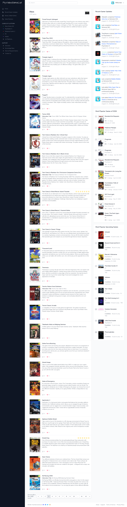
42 (86, 496)
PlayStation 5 (8, 29)
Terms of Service (110, 505)
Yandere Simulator (111, 309)
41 (81, 496)
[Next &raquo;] (89, 496)
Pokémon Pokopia (110, 128)
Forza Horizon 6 (110, 204)
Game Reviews (9, 19)
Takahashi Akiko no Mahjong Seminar (54, 324)
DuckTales (114, 25)
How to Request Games (11, 51)
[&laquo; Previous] (38, 496)
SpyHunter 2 (46, 400)
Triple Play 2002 (47, 38)
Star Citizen (108, 289)
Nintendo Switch (109, 175)
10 (74, 496)
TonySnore (105, 33)
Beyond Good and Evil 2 (112, 243)
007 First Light (109, 194)
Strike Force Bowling (48, 343)
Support (103, 505)
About (97, 505)
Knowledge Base (9, 48)
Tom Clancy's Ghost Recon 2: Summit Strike (56, 210)
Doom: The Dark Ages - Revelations (112, 214)
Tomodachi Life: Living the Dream (113, 172)
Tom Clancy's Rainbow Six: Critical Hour (55, 135)
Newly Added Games (11, 15)
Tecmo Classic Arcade (49, 305)
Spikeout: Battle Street (49, 419)
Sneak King (45, 438)
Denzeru (104, 52)
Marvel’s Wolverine (111, 254)
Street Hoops (46, 362)
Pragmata (108, 139)
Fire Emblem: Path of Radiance (111, 184)
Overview (7, 46)
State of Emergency (48, 381)
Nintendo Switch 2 (10, 31)
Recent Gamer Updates (11, 12)
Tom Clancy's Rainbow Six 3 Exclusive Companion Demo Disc (61, 172)
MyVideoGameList (37, 505)
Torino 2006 (46, 114)
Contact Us (8, 53)
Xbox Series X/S (9, 26)
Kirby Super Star (113, 87)
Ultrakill (107, 232)
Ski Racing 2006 (47, 476)
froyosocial (105, 60)
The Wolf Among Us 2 (112, 298)
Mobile (7, 36)
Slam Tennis (46, 457)
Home (6, 9)
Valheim (107, 277)
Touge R (44, 95)
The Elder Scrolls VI (111, 266)
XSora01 (104, 17)
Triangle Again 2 (47, 57)
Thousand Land (47, 248)
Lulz (103, 25)
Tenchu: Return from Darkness (51, 286)
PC (6, 34)
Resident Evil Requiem (112, 116)
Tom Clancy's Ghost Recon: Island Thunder (55, 192)
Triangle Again (47, 76)
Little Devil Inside (110, 321)
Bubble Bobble (116, 79)
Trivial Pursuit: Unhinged (50, 19)
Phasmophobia (109, 332)
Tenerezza (45, 267)
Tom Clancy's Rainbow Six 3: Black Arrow (55, 154)
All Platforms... (9, 39)
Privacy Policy (120, 505)
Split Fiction (118, 33)
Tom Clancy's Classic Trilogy (51, 229)
